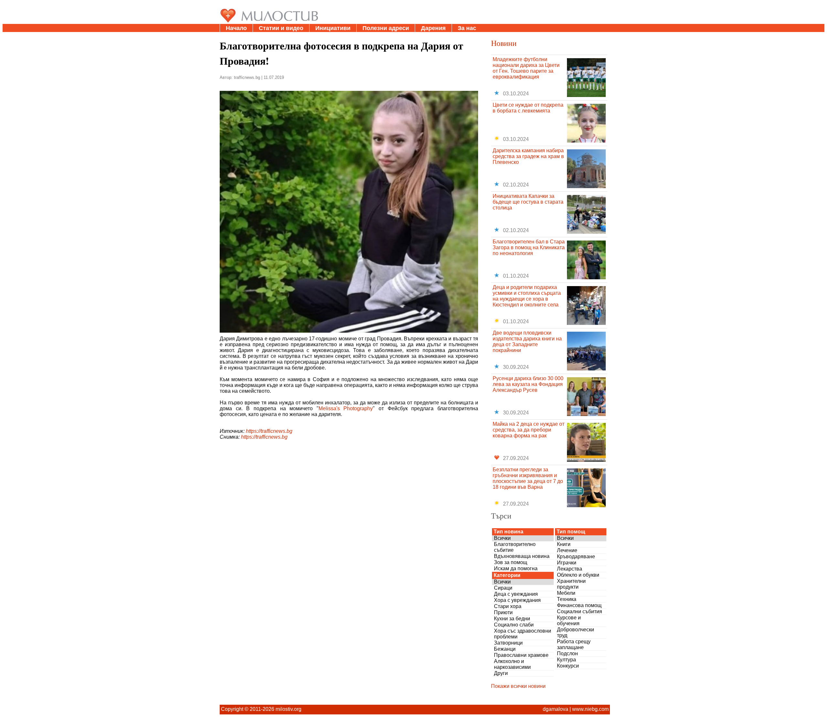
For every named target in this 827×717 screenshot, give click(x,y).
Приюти (503, 612)
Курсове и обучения (569, 620)
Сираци (503, 588)
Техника (566, 599)
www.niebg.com (590, 709)
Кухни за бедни (512, 618)
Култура (566, 659)
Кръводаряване (576, 556)
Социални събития (579, 611)
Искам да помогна (516, 568)
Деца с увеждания (516, 594)
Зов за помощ (510, 562)
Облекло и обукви (578, 575)
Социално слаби (514, 624)
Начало (236, 28)
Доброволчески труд (575, 632)
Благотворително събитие (515, 547)
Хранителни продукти (571, 584)
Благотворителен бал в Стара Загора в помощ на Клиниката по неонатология (529, 247)
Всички (502, 538)
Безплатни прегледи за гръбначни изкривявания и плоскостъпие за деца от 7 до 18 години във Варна (528, 478)
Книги (564, 544)
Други (501, 673)
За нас (467, 28)
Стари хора (507, 606)
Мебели (566, 593)
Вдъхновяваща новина (522, 556)
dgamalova (555, 709)
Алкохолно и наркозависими (512, 664)
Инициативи (333, 28)
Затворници (508, 643)
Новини (504, 43)
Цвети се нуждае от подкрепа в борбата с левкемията (528, 107)
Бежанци (505, 649)
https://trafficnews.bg (269, 431)
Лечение (567, 550)
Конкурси (568, 666)
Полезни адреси (385, 28)
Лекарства (569, 569)
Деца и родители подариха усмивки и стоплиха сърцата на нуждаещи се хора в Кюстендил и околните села (527, 295)
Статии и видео (281, 28)
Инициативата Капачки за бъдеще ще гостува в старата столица (528, 201)
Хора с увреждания (517, 600)
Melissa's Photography (346, 408)
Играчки (566, 562)
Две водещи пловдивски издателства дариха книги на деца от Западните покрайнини (527, 341)
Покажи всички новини (518, 686)
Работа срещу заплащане (574, 644)
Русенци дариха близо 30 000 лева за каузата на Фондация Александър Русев (528, 384)
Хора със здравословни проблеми (522, 633)
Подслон (567, 653)
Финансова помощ (579, 605)
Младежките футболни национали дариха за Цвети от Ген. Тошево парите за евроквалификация (526, 68)
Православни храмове (521, 655)
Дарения (433, 28)
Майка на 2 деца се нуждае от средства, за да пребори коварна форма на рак (528, 429)
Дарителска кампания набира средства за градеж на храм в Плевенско (528, 156)
